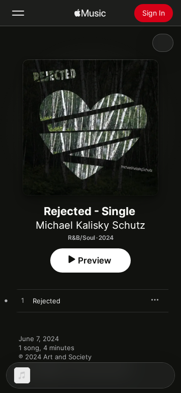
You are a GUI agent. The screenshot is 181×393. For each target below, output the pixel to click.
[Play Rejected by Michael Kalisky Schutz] (23, 300)
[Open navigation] (18, 13)
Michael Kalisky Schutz (90, 225)
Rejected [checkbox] (46, 301)
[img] (90, 13)
